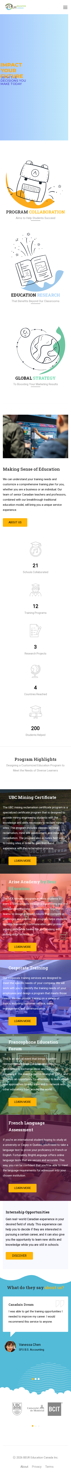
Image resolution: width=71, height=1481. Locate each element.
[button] (15, 522)
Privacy (37, 1467)
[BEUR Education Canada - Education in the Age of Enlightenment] (15, 7)
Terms (49, 1467)
